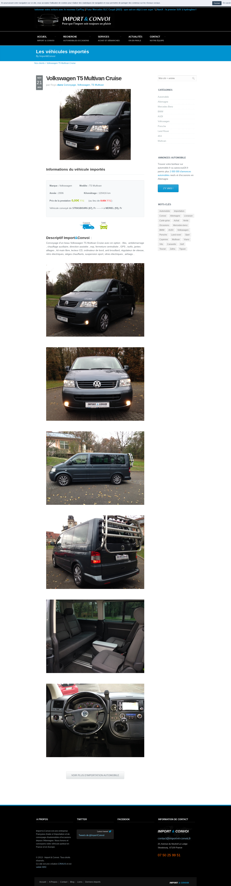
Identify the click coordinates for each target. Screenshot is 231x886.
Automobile (163, 97)
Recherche (70, 36)
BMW (160, 111)
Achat (176, 220)
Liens (79, 882)
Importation (179, 211)
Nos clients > (40, 63)
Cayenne (163, 239)
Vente (185, 220)
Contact (155, 36)
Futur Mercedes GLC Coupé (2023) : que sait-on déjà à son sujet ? (105, 9)
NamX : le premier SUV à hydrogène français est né (169, 9)
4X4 (160, 136)
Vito (161, 244)
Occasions (164, 225)
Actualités (135, 36)
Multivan (162, 141)
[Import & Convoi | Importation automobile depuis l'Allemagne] (74, 27)
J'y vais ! (168, 188)
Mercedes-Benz (165, 106)
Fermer (217, 3)
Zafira (172, 249)
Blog (72, 882)
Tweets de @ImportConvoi (91, 835)
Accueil (42, 36)
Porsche (162, 126)
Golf (182, 244)
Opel (187, 235)
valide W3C (41, 867)
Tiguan (182, 249)
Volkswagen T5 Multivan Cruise (61, 63)
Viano (186, 239)
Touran (162, 249)
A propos (53, 882)
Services (103, 36)
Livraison (188, 216)
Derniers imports (92, 882)
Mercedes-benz (180, 225)
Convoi (162, 216)
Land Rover (163, 131)
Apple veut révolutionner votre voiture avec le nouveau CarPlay (36, 9)
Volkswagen (163, 121)
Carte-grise (164, 220)
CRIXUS (62, 864)
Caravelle (171, 244)
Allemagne (163, 101)
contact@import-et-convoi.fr (174, 838)
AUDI (160, 116)
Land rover (176, 235)
